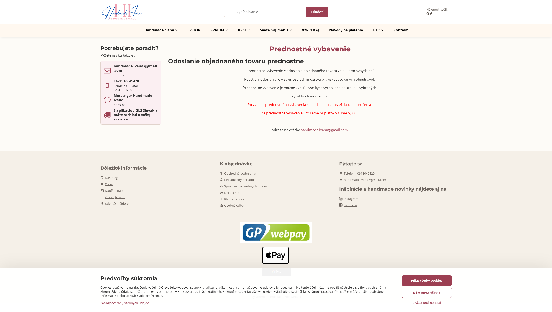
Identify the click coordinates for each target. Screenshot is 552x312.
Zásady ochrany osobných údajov (124, 303)
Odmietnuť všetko (427, 293)
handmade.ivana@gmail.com (324, 130)
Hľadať (317, 12)
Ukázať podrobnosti (427, 303)
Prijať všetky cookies (426, 280)
